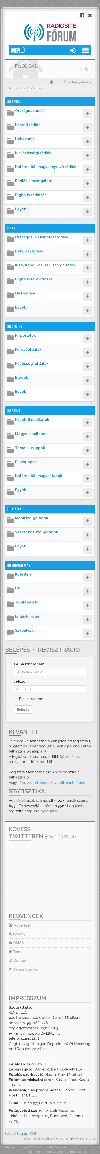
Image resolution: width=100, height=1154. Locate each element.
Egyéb (20, 209)
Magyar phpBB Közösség (49, 1147)
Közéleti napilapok (32, 420)
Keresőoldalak (28, 349)
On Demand (25, 293)
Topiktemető (26, 602)
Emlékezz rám (31, 699)
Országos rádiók (30, 111)
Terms (17, 952)
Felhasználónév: (29, 664)
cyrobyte (49, 811)
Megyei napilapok (31, 434)
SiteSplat (69, 1139)
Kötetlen (23, 574)
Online (16, 326)
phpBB (24, 1133)
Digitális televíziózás (34, 279)
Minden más (20, 565)
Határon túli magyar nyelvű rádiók (45, 167)
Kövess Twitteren (42, 833)
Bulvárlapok (26, 462)
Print (15, 411)
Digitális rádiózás (30, 195)
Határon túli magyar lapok (38, 476)
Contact (19, 960)
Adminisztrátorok (39, 783)
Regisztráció (59, 649)
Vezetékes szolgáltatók (36, 532)
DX (17, 588)
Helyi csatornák (29, 251)
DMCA (18, 943)
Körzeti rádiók (27, 125)
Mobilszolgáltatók (31, 518)
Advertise (21, 925)
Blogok (21, 377)
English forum (27, 616)
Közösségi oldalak (31, 363)
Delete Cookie (24, 969)
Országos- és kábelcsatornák (41, 237)
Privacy (18, 934)
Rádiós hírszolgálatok (34, 181)
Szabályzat (25, 630)
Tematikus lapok (30, 448)
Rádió (15, 102)
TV (13, 228)
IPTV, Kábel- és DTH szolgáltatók (45, 265)
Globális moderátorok (69, 783)
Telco (16, 509)
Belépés (17, 649)
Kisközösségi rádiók (33, 153)
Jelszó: (20, 681)
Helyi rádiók (26, 139)
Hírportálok (25, 335)
